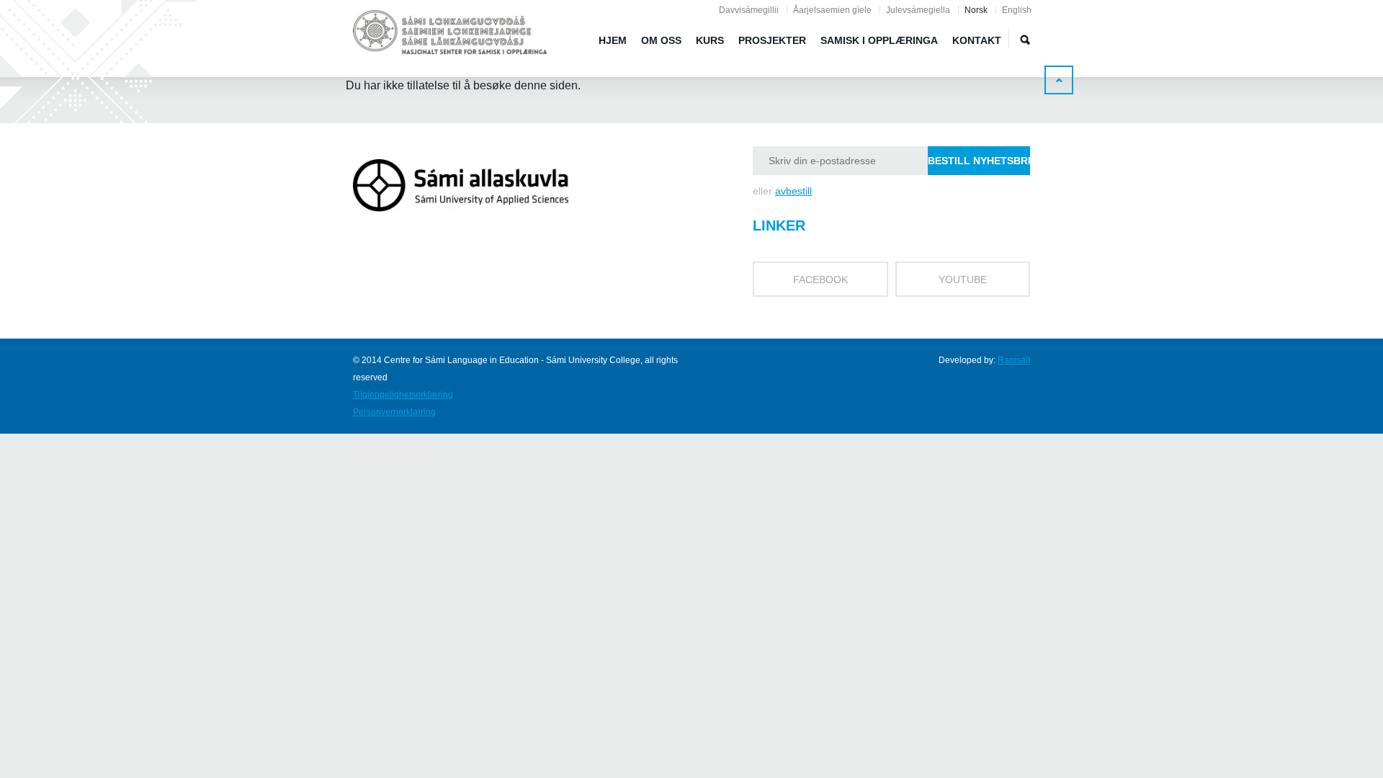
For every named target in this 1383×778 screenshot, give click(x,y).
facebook (820, 279)
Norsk (976, 10)
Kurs (710, 40)
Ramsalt (1014, 360)
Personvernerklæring (394, 412)
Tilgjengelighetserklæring (403, 395)
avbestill (793, 191)
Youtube (963, 279)
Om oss (661, 40)
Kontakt (976, 40)
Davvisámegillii (749, 10)
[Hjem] (450, 34)
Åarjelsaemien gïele (832, 10)
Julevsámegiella (918, 10)
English (1016, 10)
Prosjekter (772, 40)
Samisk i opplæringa (879, 40)
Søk (1025, 40)
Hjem (613, 40)
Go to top (1058, 80)
